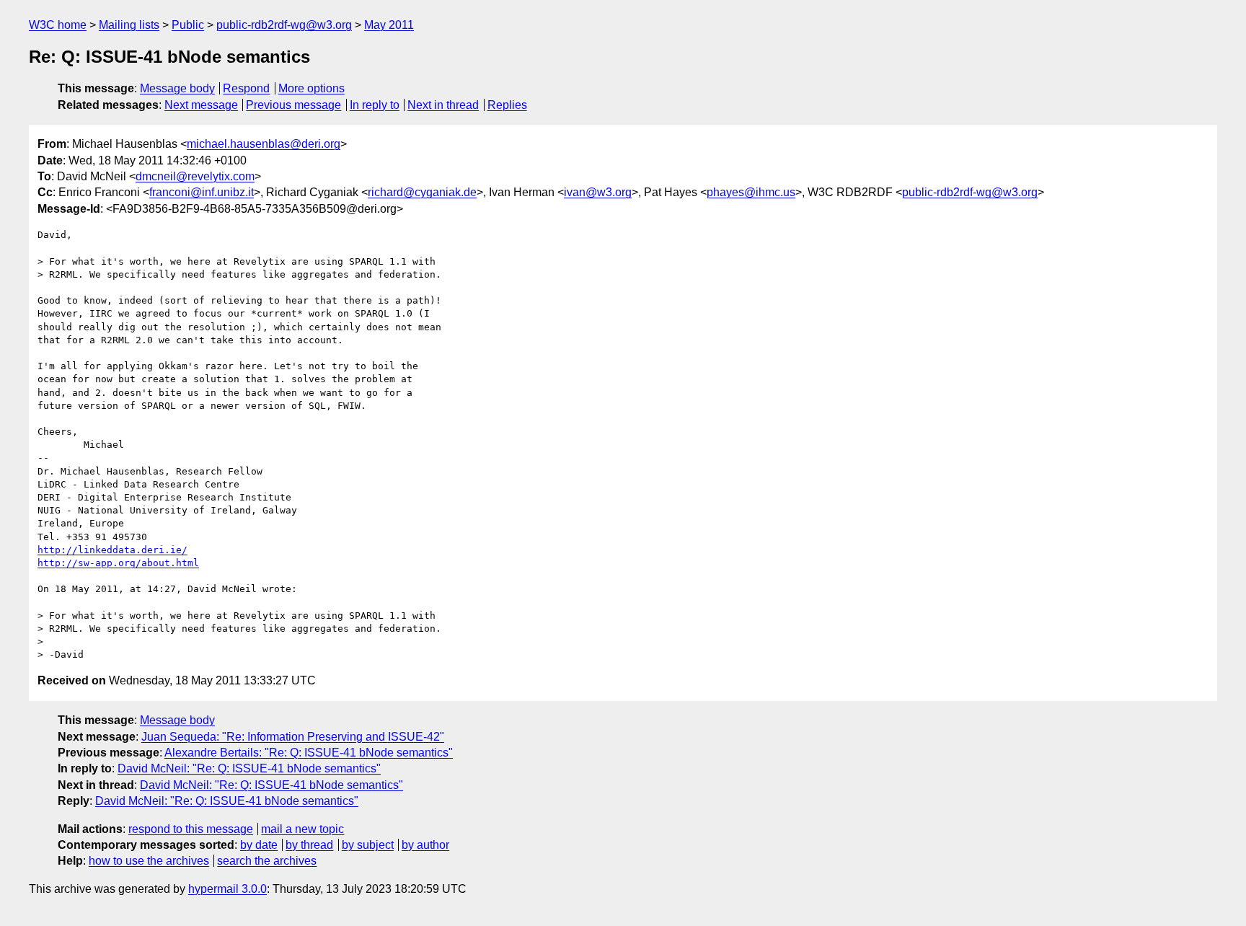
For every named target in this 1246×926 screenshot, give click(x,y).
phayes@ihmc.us (751, 192)
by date (259, 845)
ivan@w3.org (598, 192)
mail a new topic (302, 829)
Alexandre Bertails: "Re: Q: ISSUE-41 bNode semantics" (308, 752)
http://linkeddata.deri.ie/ (112, 549)
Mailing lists (129, 25)
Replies (507, 105)
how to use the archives (149, 861)
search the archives (267, 861)
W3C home (58, 25)
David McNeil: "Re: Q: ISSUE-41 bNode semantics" (249, 768)
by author (425, 845)
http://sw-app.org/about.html (118, 562)
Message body (177, 88)
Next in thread (443, 105)
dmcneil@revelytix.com (195, 176)
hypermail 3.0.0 (227, 889)
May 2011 (389, 25)
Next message (201, 105)
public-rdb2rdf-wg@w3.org (284, 25)
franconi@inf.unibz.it (201, 192)
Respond (246, 88)
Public (188, 25)
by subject (368, 845)
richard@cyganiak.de (422, 192)
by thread (309, 845)
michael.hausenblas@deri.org (263, 144)
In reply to (374, 105)
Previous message (293, 105)
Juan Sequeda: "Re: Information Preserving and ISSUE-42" (292, 737)
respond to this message (190, 829)
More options (311, 88)
